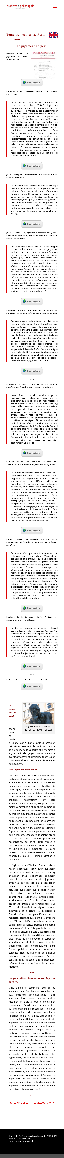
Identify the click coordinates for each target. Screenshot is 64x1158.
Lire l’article (33, 82)
